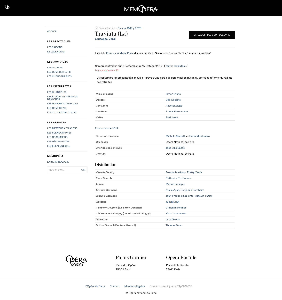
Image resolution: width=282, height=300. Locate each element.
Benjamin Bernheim (192, 190)
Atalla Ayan (172, 190)
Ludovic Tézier (203, 196)
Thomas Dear (174, 225)
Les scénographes (59, 133)
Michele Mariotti (176, 136)
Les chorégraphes (59, 76)
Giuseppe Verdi (105, 39)
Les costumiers (57, 137)
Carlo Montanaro (199, 136)
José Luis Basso (175, 148)
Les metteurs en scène (62, 128)
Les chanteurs (57, 92)
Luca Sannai (173, 219)
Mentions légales (134, 286)
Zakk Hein (172, 117)
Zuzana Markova (176, 172)
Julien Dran (172, 201)
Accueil (52, 31)
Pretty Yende (195, 172)
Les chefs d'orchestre (62, 112)
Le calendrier (56, 52)
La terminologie (58, 162)
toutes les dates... (176, 66)
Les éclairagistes (58, 146)
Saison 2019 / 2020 (129, 28)
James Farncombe (177, 111)
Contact (114, 286)
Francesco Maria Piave (120, 53)
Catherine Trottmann (178, 178)
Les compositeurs (59, 72)
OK (83, 169)
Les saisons (54, 47)
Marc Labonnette (176, 213)
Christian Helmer (176, 207)
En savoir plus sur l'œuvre (212, 35)
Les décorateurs (58, 142)
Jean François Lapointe (180, 196)
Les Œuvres (55, 68)
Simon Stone (173, 94)
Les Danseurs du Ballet (62, 104)
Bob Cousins (173, 100)
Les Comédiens (56, 108)
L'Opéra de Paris (95, 286)
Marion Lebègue (175, 184)
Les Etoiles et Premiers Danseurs (62, 98)
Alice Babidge (174, 105)
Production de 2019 (106, 128)
